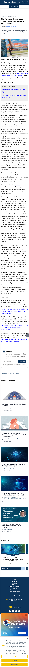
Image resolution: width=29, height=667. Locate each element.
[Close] (27, 638)
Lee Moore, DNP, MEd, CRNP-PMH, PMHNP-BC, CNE (15, 498)
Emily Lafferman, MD (18, 439)
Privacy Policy (14, 588)
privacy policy (5, 365)
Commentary (5, 373)
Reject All (14, 660)
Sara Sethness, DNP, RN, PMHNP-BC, (12, 497)
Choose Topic (13, 6)
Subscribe (21, 361)
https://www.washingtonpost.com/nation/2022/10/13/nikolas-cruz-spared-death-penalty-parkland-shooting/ (14, 311)
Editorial (14, 585)
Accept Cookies (14, 664)
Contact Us (14, 583)
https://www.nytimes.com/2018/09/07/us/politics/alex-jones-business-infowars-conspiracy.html (14, 327)
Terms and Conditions (14, 586)
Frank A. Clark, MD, (8, 439)
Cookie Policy (25, 653)
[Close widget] (26, 615)
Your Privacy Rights (14, 591)
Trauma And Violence (14, 373)
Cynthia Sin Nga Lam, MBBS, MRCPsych (13, 468)
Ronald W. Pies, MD (8, 408)
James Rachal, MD (8, 529)
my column (17, 185)
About (14, 579)
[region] (14, 652)
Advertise (14, 581)
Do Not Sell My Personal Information (14, 590)
